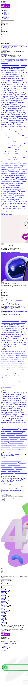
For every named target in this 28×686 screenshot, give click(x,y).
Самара (2, 614)
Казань (2, 599)
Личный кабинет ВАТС (6, 45)
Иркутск (3, 598)
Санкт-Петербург (5, 591)
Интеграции (6, 13)
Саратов (3, 615)
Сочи (2, 616)
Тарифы (5, 14)
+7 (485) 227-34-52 (5, 2)
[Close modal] (2, 569)
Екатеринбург (4, 596)
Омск (2, 608)
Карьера (13, 59)
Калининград (4, 601)
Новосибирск (4, 606)
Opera (4, 650)
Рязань (2, 612)
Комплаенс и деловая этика (7, 61)
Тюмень (3, 618)
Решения (5, 10)
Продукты (6, 12)
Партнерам (6, 18)
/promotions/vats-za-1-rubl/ (7, 214)
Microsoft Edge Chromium (9, 643)
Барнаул (3, 592)
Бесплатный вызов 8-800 (9, 47)
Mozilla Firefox (6, 645)
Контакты (3, 60)
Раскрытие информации (21, 59)
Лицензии (8, 60)
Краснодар (3, 602)
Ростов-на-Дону (5, 611)
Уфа (2, 621)
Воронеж (3, 595)
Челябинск (3, 622)
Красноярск (4, 604)
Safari (4, 646)
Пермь (2, 609)
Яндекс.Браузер (7, 648)
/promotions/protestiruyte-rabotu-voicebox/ (10, 252)
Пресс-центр (4, 59)
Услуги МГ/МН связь (10, 46)
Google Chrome (7, 647)
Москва (3, 589)
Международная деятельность (18, 60)
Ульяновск (3, 619)
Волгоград (3, 593)
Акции (5, 16)
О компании (6, 17)
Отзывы (9, 59)
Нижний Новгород (5, 605)
